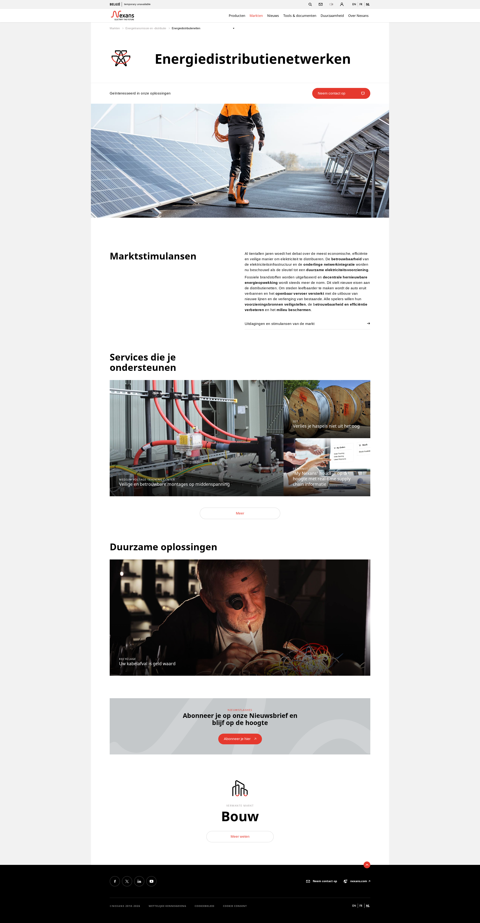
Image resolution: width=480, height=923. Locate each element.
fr (360, 4)
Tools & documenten (299, 15)
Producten (237, 15)
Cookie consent (235, 906)
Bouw (240, 815)
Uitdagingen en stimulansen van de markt (280, 324)
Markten (256, 15)
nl (367, 4)
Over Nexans (358, 15)
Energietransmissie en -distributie (146, 28)
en (354, 4)
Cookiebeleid (204, 906)
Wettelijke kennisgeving (167, 906)
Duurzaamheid (332, 15)
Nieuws (273, 15)
